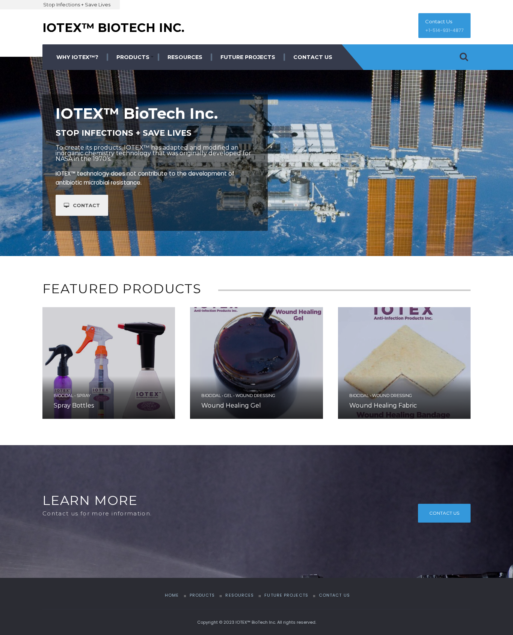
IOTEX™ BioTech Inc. (113, 27)
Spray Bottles (74, 405)
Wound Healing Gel (231, 405)
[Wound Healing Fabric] (404, 363)
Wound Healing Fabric (383, 405)
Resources (184, 57)
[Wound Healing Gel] (256, 363)
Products (132, 57)
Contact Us (438, 21)
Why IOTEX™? (77, 57)
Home (172, 595)
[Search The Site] (464, 57)
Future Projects (247, 57)
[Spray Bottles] (108, 363)
